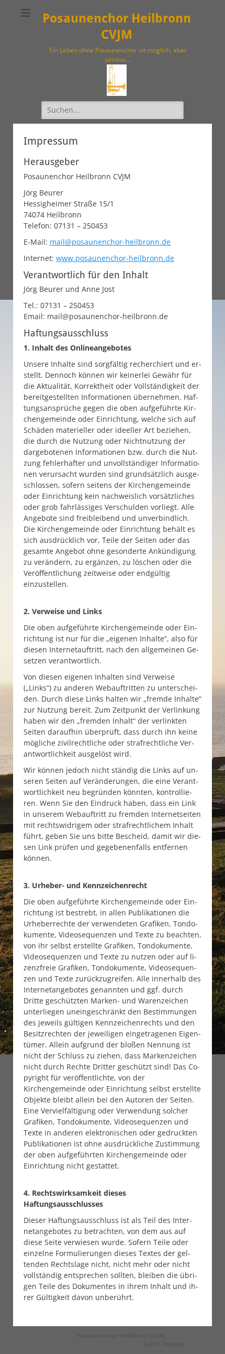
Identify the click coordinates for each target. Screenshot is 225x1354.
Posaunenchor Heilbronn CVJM (120, 1335)
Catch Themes (163, 1344)
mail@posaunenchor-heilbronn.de (110, 242)
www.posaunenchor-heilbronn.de (115, 258)
